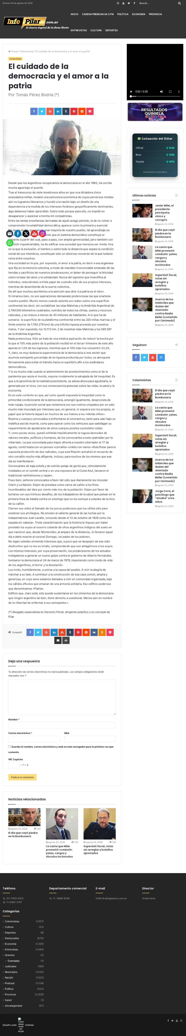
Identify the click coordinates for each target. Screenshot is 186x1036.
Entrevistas (79, 30)
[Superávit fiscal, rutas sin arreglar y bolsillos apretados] (100, 824)
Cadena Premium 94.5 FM (98, 14)
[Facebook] (134, 3)
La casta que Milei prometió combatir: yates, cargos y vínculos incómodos (59, 851)
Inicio (74, 14)
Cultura (96, 30)
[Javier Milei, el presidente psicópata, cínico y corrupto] (142, 211)
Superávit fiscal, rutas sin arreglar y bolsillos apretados (98, 849)
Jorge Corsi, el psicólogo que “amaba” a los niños (164, 496)
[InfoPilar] (36, 23)
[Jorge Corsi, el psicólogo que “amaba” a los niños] (142, 496)
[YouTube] (123, 3)
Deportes (111, 30)
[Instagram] (118, 3)
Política (122, 14)
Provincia (155, 14)
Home (14, 51)
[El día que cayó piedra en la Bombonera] (142, 235)
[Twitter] (129, 3)
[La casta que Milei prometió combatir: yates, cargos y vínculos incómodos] (62, 824)
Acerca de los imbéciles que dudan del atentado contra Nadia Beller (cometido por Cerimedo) (166, 310)
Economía (138, 14)
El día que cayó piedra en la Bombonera (165, 233)
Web (66, 733)
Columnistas (27, 51)
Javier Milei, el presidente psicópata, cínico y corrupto (164, 212)
